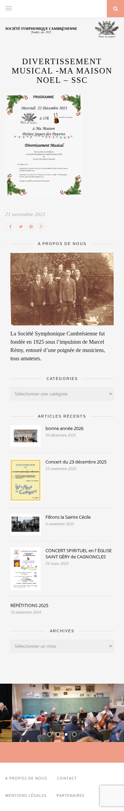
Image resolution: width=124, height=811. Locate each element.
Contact (67, 778)
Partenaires (70, 795)
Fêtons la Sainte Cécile (68, 517)
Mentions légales (25, 795)
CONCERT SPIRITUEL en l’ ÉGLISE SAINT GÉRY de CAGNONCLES (78, 553)
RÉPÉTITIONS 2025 (29, 605)
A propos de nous (26, 778)
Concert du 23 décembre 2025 (75, 462)
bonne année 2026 (64, 428)
